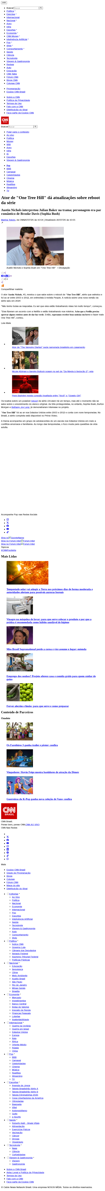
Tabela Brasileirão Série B (25, 1091)
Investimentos (19, 1000)
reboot (34, 401)
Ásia (14, 1038)
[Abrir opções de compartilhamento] (6, 279)
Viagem (16, 1160)
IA (8, 154)
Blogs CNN (12, 80)
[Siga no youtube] (8, 529)
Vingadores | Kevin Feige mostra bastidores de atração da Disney (43, 772)
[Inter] (8, 834)
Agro (9, 23)
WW (9, 144)
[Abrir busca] (41, 8)
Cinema (10, 178)
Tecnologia (12, 58)
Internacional (13, 17)
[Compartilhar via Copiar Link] (11, 276)
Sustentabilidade (20, 1019)
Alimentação (18, 1126)
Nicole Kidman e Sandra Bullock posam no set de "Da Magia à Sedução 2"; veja (52, 371)
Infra (9, 26)
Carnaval (11, 171)
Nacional (11, 20)
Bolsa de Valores (20, 1007)
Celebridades (13, 175)
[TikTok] (8, 856)
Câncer (15, 1135)
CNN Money (12, 36)
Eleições (11, 14)
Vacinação (17, 1132)
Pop (9, 42)
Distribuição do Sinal (17, 109)
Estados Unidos (20, 1032)
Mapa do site (13, 885)
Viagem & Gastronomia (18, 61)
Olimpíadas (18, 1101)
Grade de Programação (18, 873)
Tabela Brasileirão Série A (25, 1088)
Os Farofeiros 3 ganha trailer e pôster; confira (32, 745)
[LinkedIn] (8, 849)
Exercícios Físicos (21, 1129)
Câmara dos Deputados (24, 950)
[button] (52, 245)
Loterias (16, 1016)
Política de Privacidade (18, 100)
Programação (13, 88)
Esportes (11, 30)
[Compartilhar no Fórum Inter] (2, 286)
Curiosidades (18, 1154)
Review (10, 64)
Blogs (9, 876)
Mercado (16, 997)
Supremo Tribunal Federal (25, 956)
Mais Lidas (9, 556)
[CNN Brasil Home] (16, 123)
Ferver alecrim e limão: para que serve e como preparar (38, 706)
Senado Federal (20, 953)
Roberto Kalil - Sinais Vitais (25, 1123)
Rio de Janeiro (19, 985)
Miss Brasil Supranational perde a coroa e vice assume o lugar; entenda (46, 649)
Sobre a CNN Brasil (16, 1169)
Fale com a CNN (15, 106)
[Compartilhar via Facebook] (2, 276)
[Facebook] (8, 840)
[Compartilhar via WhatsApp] (9, 276)
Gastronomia (18, 1164)
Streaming (12, 187)
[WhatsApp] (8, 859)
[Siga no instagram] (8, 519)
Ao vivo (10, 135)
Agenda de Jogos (21, 1085)
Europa (15, 1035)
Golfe (14, 1113)
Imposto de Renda (21, 1010)
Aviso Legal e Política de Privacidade (25, 1172)
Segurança (17, 969)
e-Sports (16, 1116)
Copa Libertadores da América (27, 1098)
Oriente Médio (19, 1044)
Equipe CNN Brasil (16, 91)
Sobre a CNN (13, 97)
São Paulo (17, 981)
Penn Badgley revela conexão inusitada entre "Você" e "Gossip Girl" (46, 395)
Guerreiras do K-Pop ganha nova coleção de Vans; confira (39, 799)
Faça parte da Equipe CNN (20, 112)
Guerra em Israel (20, 1029)
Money (10, 141)
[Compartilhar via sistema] (2, 282)
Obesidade (17, 1142)
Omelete (5, 718)
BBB (9, 168)
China (15, 1051)
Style (9, 45)
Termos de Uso (14, 103)
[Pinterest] (8, 852)
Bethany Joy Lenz (20, 407)
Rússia (15, 1047)
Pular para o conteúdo (18, 132)
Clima (15, 972)
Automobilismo (19, 1110)
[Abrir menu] (4, 2)
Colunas (11, 879)
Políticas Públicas (21, 959)
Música (10, 181)
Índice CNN (17, 944)
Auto (9, 67)
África (15, 1041)
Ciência (10, 55)
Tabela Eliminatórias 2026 (25, 1095)
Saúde (10, 52)
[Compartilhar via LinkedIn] (6, 276)
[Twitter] (8, 837)
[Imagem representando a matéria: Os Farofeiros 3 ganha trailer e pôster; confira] (20, 739)
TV (8, 190)
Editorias (13, 894)
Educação (12, 70)
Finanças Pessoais (21, 1013)
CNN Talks (12, 74)
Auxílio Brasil (18, 978)
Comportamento (15, 48)
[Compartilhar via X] (4, 276)
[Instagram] (8, 846)
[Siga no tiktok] (8, 532)
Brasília (16, 991)
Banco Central (19, 1003)
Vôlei (14, 1107)
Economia (12, 33)
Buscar (10, 8)
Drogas (15, 1138)
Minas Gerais (18, 988)
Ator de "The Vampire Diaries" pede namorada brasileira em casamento (48, 347)
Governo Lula (18, 947)
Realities (11, 184)
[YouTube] (8, 843)
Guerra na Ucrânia (21, 1025)
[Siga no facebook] (8, 526)
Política (10, 11)
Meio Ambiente (19, 975)
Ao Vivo (16, 897)
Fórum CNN (12, 77)
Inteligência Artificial (17, 39)
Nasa (14, 1148)
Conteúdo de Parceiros (17, 712)
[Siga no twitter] (8, 523)
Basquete (17, 1104)
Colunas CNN (13, 83)
